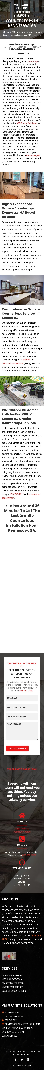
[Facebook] (15, 1059)
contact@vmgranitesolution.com (22, 1024)
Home (18, 23)
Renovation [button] (35, 35)
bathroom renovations (12, 363)
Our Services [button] (17, 35)
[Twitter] (22, 1059)
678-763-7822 (17, 494)
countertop (32, 61)
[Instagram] (28, 1059)
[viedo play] (9, 956)
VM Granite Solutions (27, 123)
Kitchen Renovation (12, 979)
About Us (22, 47)
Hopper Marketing (23, 1066)
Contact (37, 47)
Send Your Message (17, 748)
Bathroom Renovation (13, 975)
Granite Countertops (13, 983)
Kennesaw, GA (33, 155)
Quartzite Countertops (14, 991)
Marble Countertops (12, 987)
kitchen (26, 359)
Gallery (7, 47)
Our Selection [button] (34, 23)
